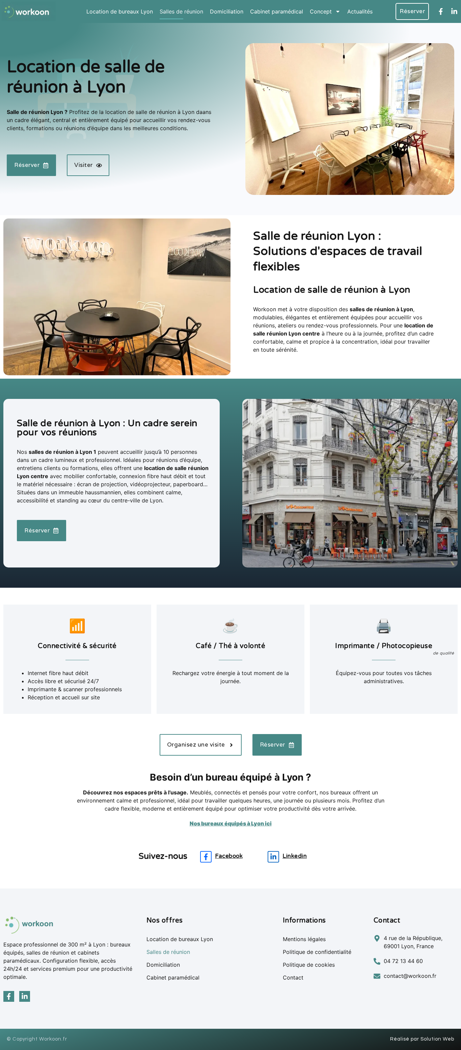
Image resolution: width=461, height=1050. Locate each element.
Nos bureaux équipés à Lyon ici (231, 823)
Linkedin (294, 855)
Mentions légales (304, 939)
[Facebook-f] (441, 11)
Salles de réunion (181, 11)
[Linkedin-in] (454, 11)
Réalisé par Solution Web (422, 1039)
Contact (293, 977)
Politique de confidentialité (317, 952)
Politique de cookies (309, 964)
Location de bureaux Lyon (119, 11)
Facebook (229, 855)
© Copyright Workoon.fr (37, 1039)
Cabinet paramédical (276, 11)
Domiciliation (226, 11)
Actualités (360, 11)
